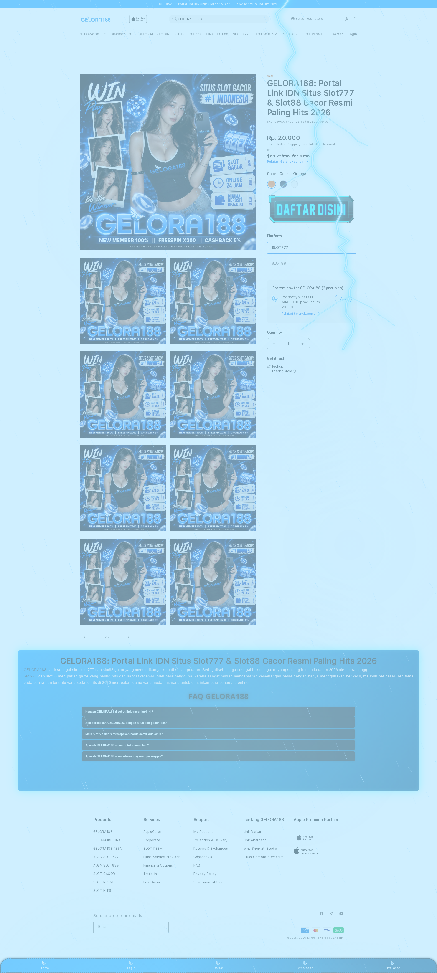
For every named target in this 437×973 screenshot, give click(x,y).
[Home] (95, 19)
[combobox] (219, 19)
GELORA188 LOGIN (154, 34)
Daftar (218, 968)
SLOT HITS (102, 890)
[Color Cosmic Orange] (271, 184)
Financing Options (158, 865)
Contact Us (202, 857)
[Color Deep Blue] (283, 184)
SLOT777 (241, 34)
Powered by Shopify (330, 937)
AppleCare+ (152, 832)
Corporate (151, 840)
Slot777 (30, 676)
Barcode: (302, 121)
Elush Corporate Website (264, 857)
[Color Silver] (294, 184)
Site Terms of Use (208, 882)
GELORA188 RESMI (108, 848)
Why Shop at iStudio (260, 848)
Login (131, 968)
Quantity (274, 332)
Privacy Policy (204, 874)
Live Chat (393, 968)
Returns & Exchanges (210, 848)
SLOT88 (290, 34)
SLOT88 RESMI (266, 34)
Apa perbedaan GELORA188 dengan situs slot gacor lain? (126, 723)
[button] (89, 34)
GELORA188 (89, 34)
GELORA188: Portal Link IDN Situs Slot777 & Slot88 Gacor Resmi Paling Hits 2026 (218, 4)
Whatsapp (305, 968)
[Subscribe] (163, 927)
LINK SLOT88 (217, 34)
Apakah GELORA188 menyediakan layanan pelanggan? (124, 756)
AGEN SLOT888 (106, 865)
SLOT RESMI (312, 34)
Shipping (294, 144)
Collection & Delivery (210, 840)
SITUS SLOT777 (187, 34)
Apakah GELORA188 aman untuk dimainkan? (117, 745)
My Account (203, 832)
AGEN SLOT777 (106, 857)
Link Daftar (253, 832)
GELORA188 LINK (107, 840)
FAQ (196, 865)
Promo (44, 968)
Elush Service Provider (161, 857)
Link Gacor (151, 882)
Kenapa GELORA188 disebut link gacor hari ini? (119, 711)
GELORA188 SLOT (118, 34)
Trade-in (150, 874)
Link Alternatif (255, 840)
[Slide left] (85, 637)
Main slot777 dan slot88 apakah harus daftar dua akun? (124, 734)
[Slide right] (128, 637)
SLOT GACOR (104, 874)
